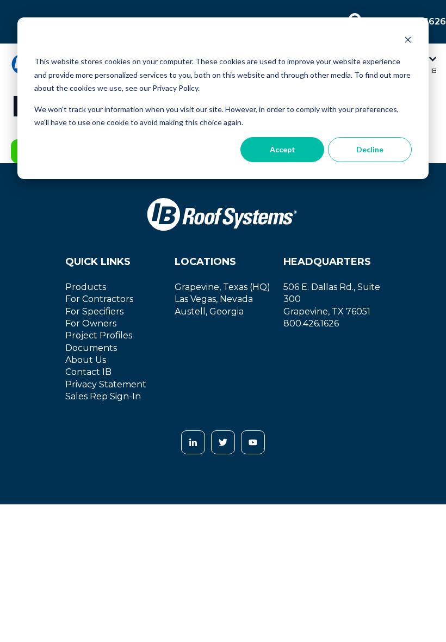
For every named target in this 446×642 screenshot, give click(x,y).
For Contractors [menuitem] (99, 299)
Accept (282, 149)
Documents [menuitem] (91, 348)
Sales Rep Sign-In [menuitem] (103, 396)
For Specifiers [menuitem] (94, 311)
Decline (369, 149)
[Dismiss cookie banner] (408, 41)
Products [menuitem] (85, 287)
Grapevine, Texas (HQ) (222, 287)
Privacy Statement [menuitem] (105, 384)
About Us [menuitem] (85, 360)
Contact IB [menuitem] (88, 372)
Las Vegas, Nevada (214, 299)
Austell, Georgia (209, 311)
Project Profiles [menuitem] (98, 335)
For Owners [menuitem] (90, 323)
